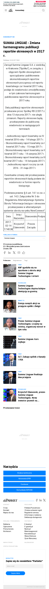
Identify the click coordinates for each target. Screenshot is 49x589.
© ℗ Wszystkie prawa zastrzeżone (16, 246)
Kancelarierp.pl (30, 534)
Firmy (20, 264)
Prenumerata (8, 529)
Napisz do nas (8, 513)
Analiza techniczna (24, 473)
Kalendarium (29, 542)
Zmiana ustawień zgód (33, 510)
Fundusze (24, 484)
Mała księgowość (30, 531)
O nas (5, 508)
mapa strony (8, 542)
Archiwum (7, 531)
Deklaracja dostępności (33, 517)
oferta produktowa (10, 546)
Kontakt (6, 510)
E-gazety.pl (28, 527)
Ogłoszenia (7, 527)
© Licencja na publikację (12, 244)
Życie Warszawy (30, 538)
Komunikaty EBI (9, 37)
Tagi (25, 260)
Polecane (6, 260)
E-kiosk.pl (28, 524)
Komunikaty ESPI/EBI (24, 490)
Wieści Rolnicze (30, 536)
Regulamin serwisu (31, 513)
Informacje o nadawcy (32, 515)
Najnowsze (17, 260)
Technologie (22, 283)
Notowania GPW (25, 479)
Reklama (6, 524)
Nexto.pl (27, 529)
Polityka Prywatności (32, 508)
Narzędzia (10, 467)
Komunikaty (19, 10)
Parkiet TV (21, 300)
